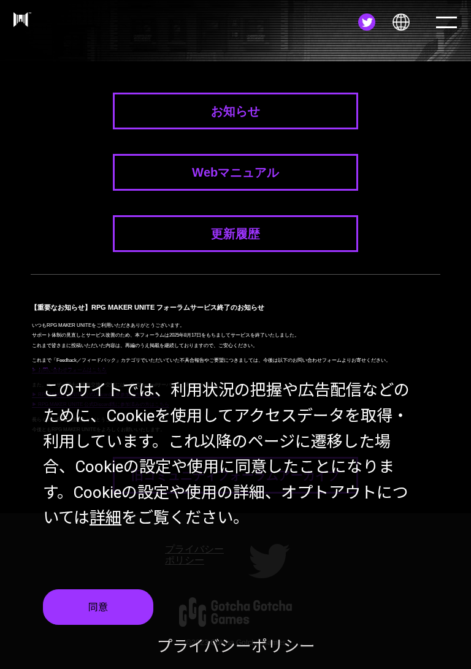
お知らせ (235, 111)
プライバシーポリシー (235, 646)
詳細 (105, 517)
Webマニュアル (235, 172)
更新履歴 (235, 233)
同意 (98, 607)
